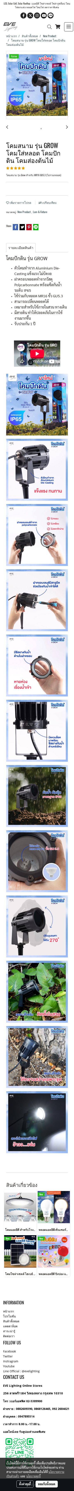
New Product (24, 212)
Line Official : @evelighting (21, 1371)
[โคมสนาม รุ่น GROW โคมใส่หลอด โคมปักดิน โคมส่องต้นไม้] (37, 85)
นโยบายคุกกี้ (33, 1476)
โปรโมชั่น (9, 1316)
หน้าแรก (8, 1311)
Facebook (9, 1351)
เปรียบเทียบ (49, 203)
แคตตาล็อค (10, 1326)
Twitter (8, 1356)
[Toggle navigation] (68, 26)
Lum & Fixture (40, 212)
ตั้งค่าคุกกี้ (25, 1484)
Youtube (9, 1366)
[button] (48, 27)
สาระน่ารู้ (9, 1331)
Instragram (10, 1361)
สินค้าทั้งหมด (11, 1321)
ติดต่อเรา (9, 1336)
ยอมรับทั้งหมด (46, 1484)
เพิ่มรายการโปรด (20, 203)
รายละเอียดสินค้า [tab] (20, 248)
